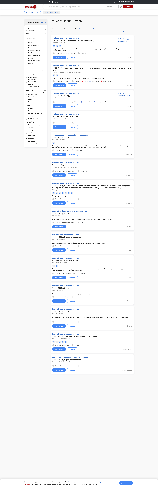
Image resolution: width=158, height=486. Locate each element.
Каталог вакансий (56, 26)
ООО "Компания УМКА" (60, 42)
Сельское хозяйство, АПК (86, 29)
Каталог (43, 2)
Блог (35, 2)
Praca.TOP (28, 2)
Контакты (73, 57)
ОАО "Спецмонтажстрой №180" (61, 338)
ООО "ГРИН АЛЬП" (57, 290)
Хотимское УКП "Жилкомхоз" (61, 362)
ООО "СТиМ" (56, 216)
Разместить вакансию (51, 12)
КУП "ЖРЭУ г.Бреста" (59, 119)
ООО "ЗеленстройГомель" (60, 262)
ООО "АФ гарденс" (57, 313)
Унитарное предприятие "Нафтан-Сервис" (65, 167)
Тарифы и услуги (54, 2)
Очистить (43, 22)
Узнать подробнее (73, 482)
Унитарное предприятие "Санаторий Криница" (67, 72)
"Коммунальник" (57, 190)
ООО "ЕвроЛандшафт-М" (59, 239)
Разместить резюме (32, 12)
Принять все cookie (126, 483)
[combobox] (111, 6)
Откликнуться (59, 57)
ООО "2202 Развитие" (58, 139)
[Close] (155, 482)
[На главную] (31, 7)
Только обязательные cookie (108, 483)
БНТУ (54, 98)
